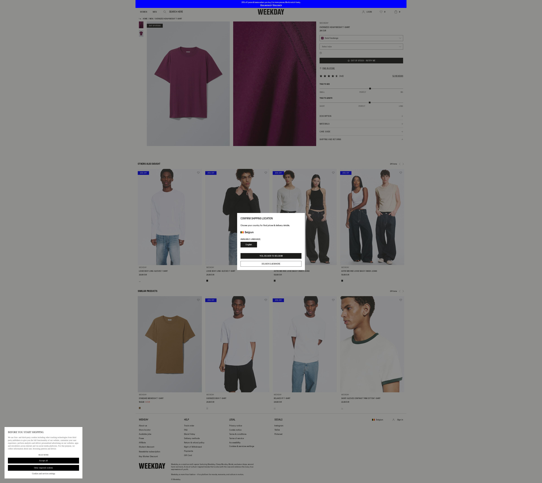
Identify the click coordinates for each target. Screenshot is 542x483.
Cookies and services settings (43, 474)
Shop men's (277, 5)
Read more (44, 455)
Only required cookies (43, 468)
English (249, 244)
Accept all (43, 461)
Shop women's (265, 5)
